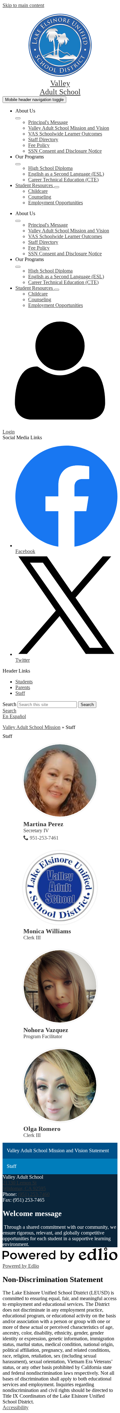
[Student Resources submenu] (56, 187)
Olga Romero (41, 1128)
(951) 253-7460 (34, 1194)
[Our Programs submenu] (17, 164)
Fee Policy (39, 145)
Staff (20, 693)
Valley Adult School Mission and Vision (68, 128)
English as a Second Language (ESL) (66, 174)
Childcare (38, 191)
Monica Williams (47, 931)
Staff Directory (43, 139)
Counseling (39, 197)
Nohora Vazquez (45, 1029)
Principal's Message (48, 122)
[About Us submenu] (17, 118)
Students (24, 681)
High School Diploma (50, 168)
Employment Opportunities (55, 202)
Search (9, 704)
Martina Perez (43, 823)
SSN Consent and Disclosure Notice (65, 151)
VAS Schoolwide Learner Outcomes (65, 133)
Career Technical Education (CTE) (63, 179)
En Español (14, 716)
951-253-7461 (44, 838)
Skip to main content (23, 5)
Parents (22, 687)
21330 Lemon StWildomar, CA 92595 (24, 1185)
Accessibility (15, 1407)
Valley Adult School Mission (31, 727)
